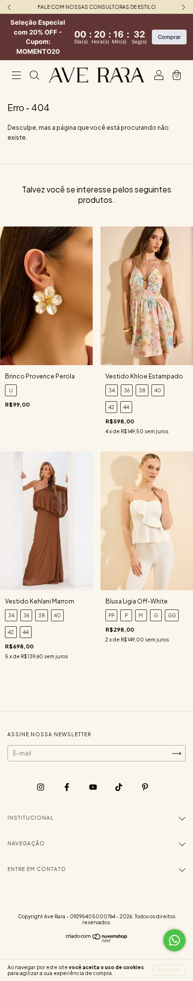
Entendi (169, 970)
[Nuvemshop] (97, 940)
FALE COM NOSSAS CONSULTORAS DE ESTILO (97, 7)
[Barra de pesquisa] (34, 76)
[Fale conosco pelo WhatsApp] (174, 940)
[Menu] (16, 76)
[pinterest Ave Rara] (145, 787)
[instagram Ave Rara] (41, 787)
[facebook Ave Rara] (67, 787)
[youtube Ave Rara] (93, 787)
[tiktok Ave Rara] (119, 787)
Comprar (169, 37)
